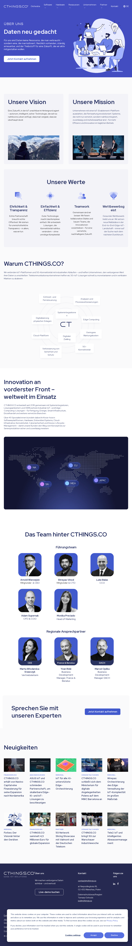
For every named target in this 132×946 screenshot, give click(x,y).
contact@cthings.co (87, 880)
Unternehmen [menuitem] (89, 4)
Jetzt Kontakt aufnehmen (21, 58)
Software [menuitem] (48, 4)
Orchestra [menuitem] (35, 6)
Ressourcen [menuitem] (74, 4)
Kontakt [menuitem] (114, 6)
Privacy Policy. (112, 920)
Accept (93, 935)
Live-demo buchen (49, 892)
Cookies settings (73, 935)
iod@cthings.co (85, 900)
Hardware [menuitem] (60, 4)
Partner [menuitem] (103, 4)
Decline (114, 935)
